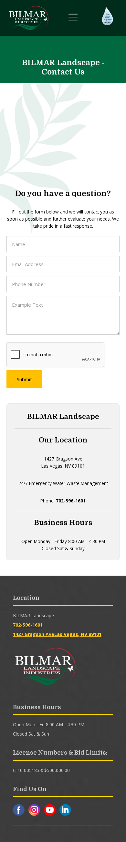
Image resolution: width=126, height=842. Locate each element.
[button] (73, 18)
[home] (29, 18)
